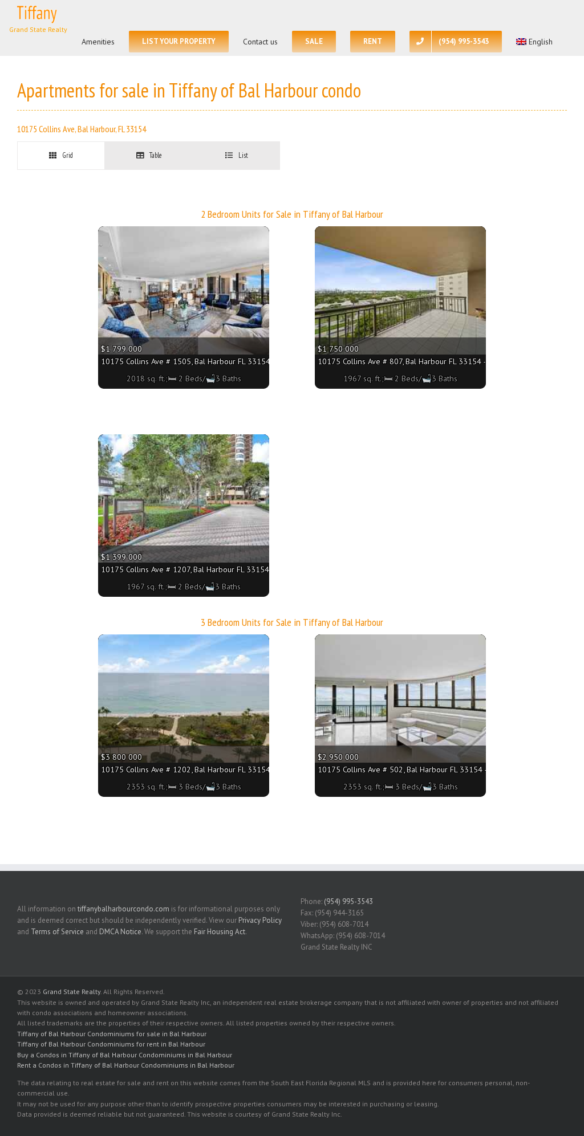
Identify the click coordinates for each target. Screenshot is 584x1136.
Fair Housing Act (219, 932)
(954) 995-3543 (348, 901)
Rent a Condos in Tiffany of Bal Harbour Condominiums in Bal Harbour (125, 1065)
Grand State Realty (71, 991)
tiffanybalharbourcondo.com (123, 909)
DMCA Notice (120, 932)
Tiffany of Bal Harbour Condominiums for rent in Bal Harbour (111, 1044)
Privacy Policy (260, 920)
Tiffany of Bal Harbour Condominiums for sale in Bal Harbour (111, 1033)
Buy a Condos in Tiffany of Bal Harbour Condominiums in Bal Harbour (124, 1055)
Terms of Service (57, 932)
